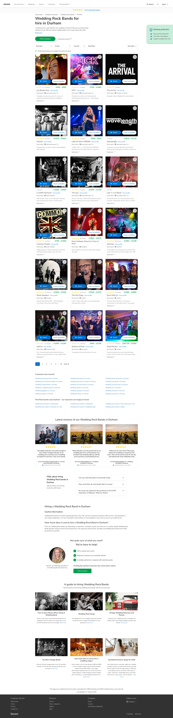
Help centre (14, 701)
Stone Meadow (85, 462)
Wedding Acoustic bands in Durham (82, 385)
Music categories (54, 704)
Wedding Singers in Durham (79, 388)
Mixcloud (138, 714)
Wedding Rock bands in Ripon (115, 407)
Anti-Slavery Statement (95, 706)
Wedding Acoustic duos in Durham (116, 385)
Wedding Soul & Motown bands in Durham (49, 382)
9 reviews (47, 87)
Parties (41, 4)
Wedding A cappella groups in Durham (47, 388)
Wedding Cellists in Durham (44, 394)
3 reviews (47, 139)
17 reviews (48, 343)
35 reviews (83, 238)
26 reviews (118, 292)
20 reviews (83, 292)
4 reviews (117, 87)
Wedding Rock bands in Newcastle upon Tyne (120, 404)
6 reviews (82, 87)
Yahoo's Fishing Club (51, 462)
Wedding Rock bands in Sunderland (46, 404)
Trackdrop (129, 714)
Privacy (13, 706)
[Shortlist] (157, 4)
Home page (38, 14)
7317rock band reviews (92, 10)
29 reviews (48, 292)
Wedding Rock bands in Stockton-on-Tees (48, 407)
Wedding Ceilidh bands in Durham (46, 385)
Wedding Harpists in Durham (79, 391)
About (90, 701)
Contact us (14, 709)
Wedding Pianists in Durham (79, 394)
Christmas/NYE (64, 4)
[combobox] (44, 46)
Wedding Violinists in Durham (115, 391)
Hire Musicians (19, 4)
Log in (164, 4)
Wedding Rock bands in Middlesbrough (82, 407)
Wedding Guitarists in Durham (115, 394)
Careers (90, 704)
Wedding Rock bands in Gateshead (81, 404)
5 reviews (82, 139)
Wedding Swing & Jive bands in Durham (83, 382)
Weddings (31, 4)
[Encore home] (7, 4)
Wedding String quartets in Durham (46, 378)
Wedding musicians (51, 14)
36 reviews (118, 241)
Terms (13, 704)
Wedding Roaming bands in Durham (117, 378)
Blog (50, 709)
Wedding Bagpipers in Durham (45, 391)
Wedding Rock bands (67, 14)
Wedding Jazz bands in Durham (115, 382)
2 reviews (39, 190)
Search (151, 4)
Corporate (51, 4)
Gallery (51, 706)
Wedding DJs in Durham (113, 388)
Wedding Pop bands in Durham (80, 378)
